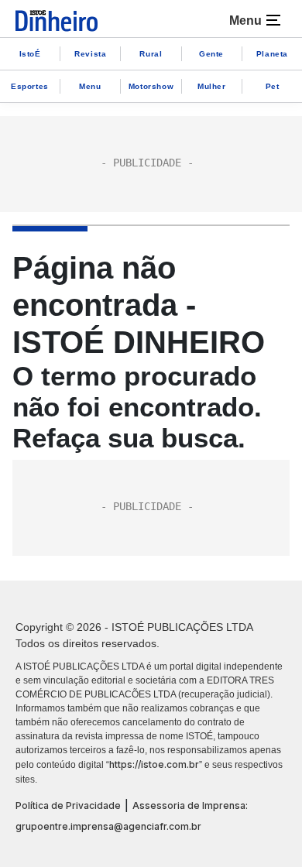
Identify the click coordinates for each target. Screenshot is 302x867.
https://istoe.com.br (154, 764)
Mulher (211, 86)
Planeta (272, 54)
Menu (90, 86)
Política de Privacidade (68, 805)
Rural (150, 54)
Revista (90, 54)
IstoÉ (30, 54)
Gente (211, 54)
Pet (273, 86)
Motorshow (151, 86)
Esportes (30, 86)
